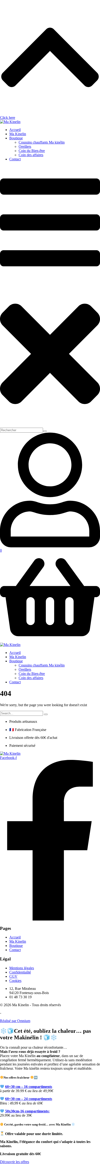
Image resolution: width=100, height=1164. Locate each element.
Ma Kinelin (17, 134)
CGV (13, 976)
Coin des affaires (31, 155)
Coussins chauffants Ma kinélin (42, 142)
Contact (15, 159)
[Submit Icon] (45, 431)
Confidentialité (20, 972)
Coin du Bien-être (32, 151)
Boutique (16, 138)
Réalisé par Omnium (15, 1021)
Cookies (15, 981)
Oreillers (25, 146)
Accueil (15, 130)
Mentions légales (21, 968)
